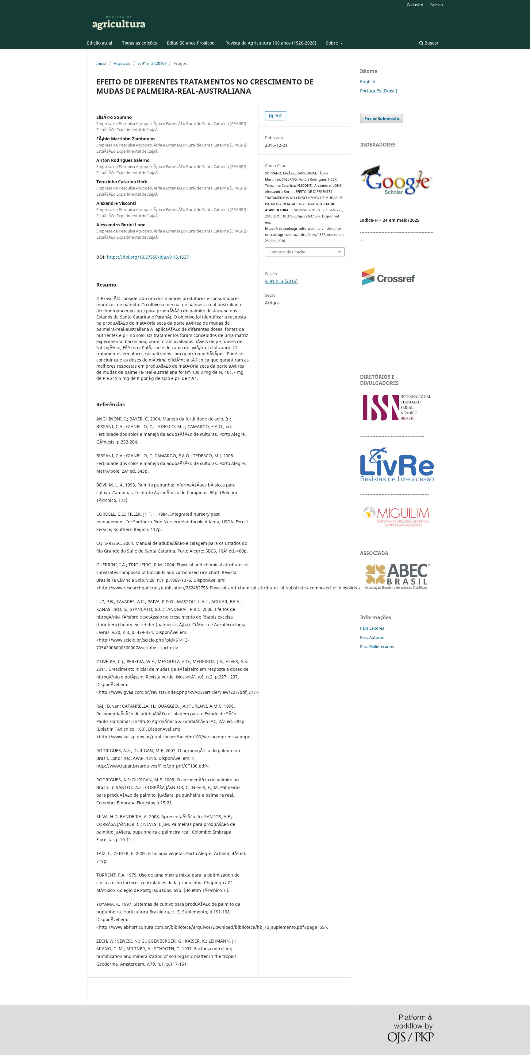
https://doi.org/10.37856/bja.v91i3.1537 (148, 257)
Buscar (431, 43)
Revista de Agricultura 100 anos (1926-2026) (270, 43)
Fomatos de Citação (287, 252)
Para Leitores (372, 628)
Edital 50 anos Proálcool (191, 43)
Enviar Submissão (381, 118)
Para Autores (372, 637)
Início (101, 63)
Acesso (436, 4)
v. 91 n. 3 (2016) (152, 63)
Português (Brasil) (378, 91)
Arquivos (122, 63)
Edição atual (99, 43)
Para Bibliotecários (377, 646)
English (367, 81)
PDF (278, 116)
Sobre (332, 43)
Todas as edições (139, 43)
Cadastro (415, 4)
